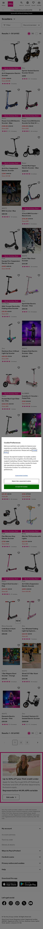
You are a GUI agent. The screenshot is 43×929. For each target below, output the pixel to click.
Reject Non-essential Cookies (21, 481)
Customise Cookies (21, 475)
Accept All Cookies (21, 487)
